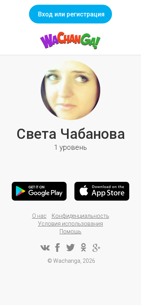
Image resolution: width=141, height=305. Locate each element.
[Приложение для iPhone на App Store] (101, 191)
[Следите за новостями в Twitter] (70, 247)
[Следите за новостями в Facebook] (57, 247)
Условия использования (70, 224)
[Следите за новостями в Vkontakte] (45, 247)
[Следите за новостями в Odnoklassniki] (83, 247)
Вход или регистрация (71, 14)
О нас (39, 216)
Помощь (70, 231)
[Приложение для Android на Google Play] (39, 191)
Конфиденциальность (80, 216)
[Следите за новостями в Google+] (96, 247)
